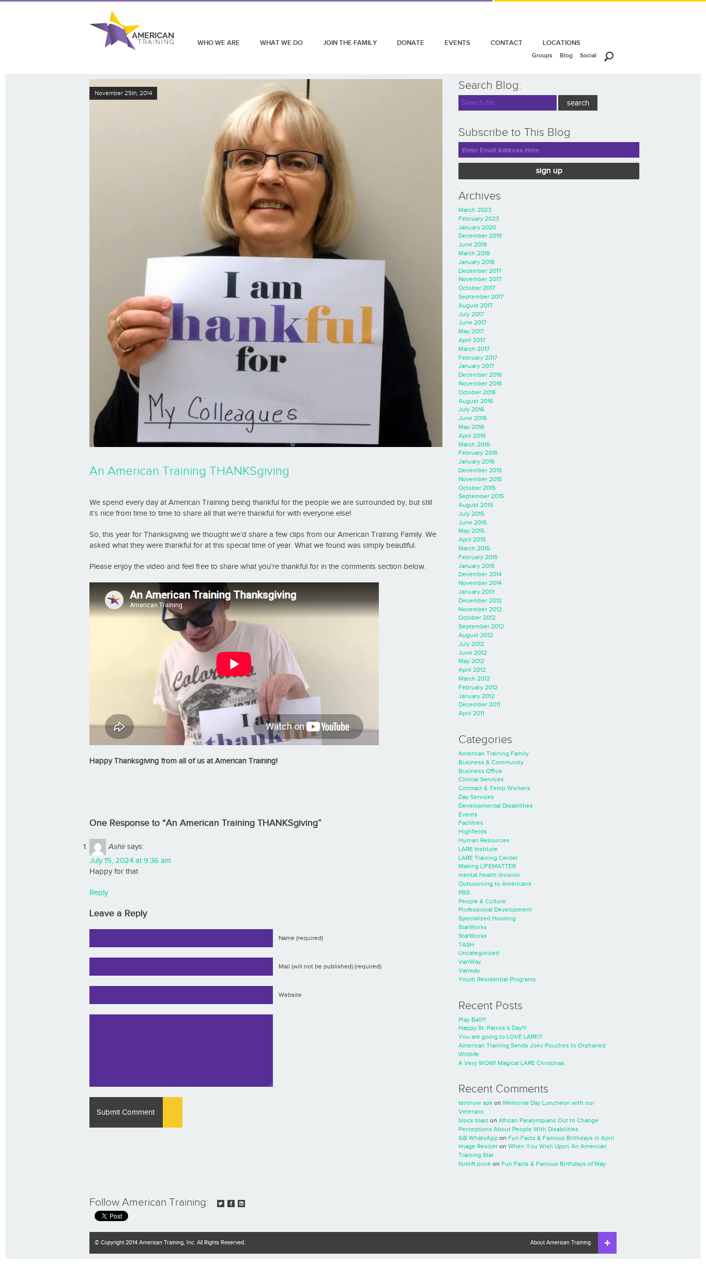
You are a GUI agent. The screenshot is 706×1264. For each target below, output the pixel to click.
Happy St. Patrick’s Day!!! (492, 1027)
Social (588, 55)
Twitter (220, 1203)
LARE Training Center (488, 857)
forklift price (474, 1163)
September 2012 (481, 626)
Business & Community (491, 762)
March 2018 (474, 253)
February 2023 (478, 218)
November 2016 (480, 383)
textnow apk (475, 1102)
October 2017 (476, 287)
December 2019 (480, 235)
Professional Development (495, 909)
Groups (542, 55)
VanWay (469, 961)
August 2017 (475, 305)
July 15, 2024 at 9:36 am (130, 860)
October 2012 (477, 617)
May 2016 (471, 426)
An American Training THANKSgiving (189, 471)
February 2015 (478, 557)
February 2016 (478, 452)
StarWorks (472, 927)
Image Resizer (478, 1146)
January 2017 (476, 365)
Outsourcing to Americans (494, 883)
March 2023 (475, 209)
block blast (473, 1120)
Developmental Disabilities (495, 805)
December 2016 (480, 374)
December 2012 (480, 600)
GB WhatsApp (478, 1138)
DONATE (410, 43)
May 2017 (471, 331)
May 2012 (471, 661)
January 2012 (476, 696)
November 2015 (480, 479)
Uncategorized (478, 953)
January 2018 (476, 262)
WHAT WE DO (281, 43)
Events (468, 814)
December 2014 (480, 574)
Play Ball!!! (472, 1019)
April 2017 (471, 340)
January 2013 (476, 591)
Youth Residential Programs (497, 979)
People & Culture (482, 901)
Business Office (480, 771)
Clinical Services (481, 779)
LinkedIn (241, 1203)
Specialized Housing (487, 918)
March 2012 (474, 678)
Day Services (476, 796)
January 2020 (477, 227)
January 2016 (476, 461)
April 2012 (472, 669)
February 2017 (477, 357)
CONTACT (506, 43)
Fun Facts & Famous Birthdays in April (561, 1138)
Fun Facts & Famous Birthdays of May (553, 1163)
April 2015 (472, 539)
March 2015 (474, 548)
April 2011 (471, 713)
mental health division (489, 874)
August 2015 (475, 504)
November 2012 (480, 609)
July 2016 (471, 409)
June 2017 (472, 322)
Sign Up (549, 171)
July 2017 (471, 314)
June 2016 (472, 418)
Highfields (472, 831)
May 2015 (471, 530)
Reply (98, 892)
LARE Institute (478, 849)
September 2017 (480, 296)
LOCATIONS (561, 43)
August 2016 (475, 401)
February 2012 (478, 687)
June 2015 (472, 522)
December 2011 (479, 704)
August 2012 (475, 635)
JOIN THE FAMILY (350, 43)
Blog (566, 55)
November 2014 (480, 583)
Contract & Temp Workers (494, 788)
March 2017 (473, 348)
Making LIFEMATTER (487, 866)
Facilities (470, 822)
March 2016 (474, 444)
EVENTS (457, 43)
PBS (464, 892)
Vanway (469, 970)
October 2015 (477, 487)
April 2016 (472, 435)
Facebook (231, 1203)
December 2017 (479, 270)
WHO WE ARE (218, 43)
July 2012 (471, 644)
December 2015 (480, 470)
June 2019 (472, 244)
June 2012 (472, 652)
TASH (466, 944)
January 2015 (476, 565)
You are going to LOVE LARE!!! (500, 1036)
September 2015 (481, 496)
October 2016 (477, 392)
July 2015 (471, 513)
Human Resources (484, 840)
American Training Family (493, 753)
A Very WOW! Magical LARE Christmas (511, 1063)
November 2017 (479, 279)
